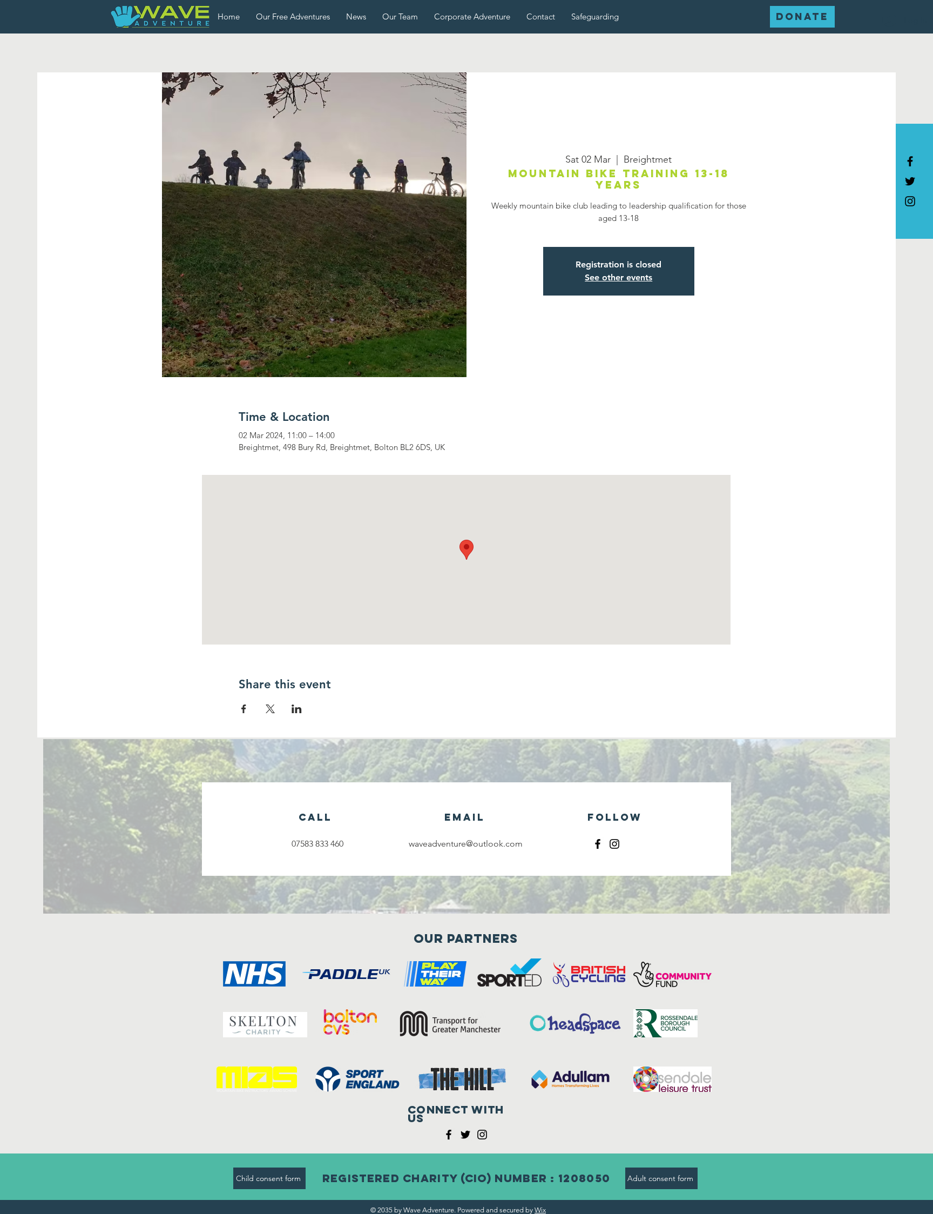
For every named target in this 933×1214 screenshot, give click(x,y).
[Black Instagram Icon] (910, 201)
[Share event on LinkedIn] (297, 709)
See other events (618, 277)
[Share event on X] (270, 709)
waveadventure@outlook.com (466, 844)
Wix (540, 1210)
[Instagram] (614, 843)
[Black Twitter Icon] (910, 181)
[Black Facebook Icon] (910, 161)
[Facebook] (597, 843)
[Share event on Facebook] (244, 709)
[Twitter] (465, 1134)
